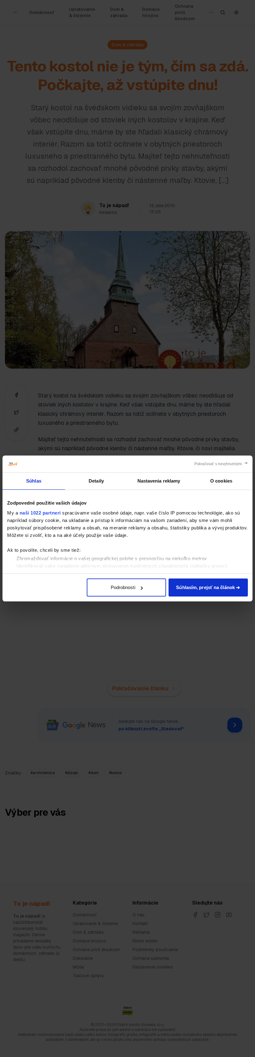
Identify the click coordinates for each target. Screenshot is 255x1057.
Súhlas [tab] (33, 480)
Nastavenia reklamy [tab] (158, 480)
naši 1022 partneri (40, 512)
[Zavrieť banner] (221, 464)
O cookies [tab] (221, 480)
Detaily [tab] (96, 480)
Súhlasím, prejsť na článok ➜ (208, 587)
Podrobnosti (123, 587)
